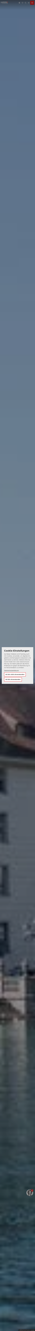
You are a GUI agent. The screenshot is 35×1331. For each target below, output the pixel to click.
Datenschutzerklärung (11, 670)
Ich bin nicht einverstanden (14, 674)
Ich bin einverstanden (13, 679)
